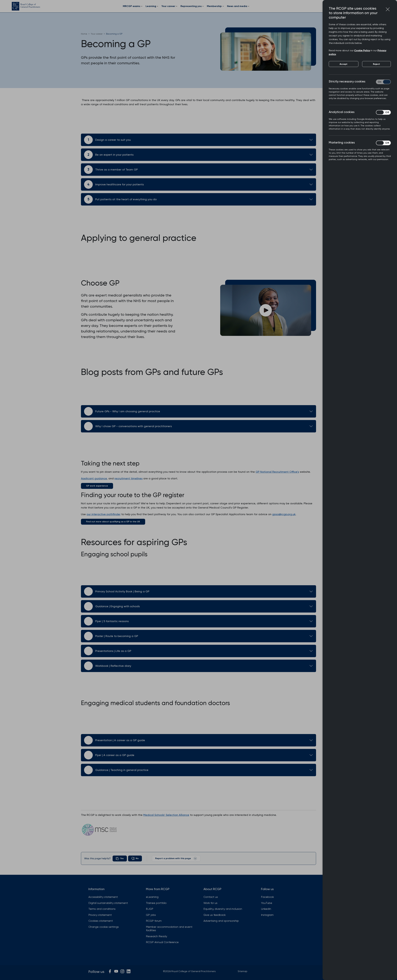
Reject (376, 64)
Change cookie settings (103, 926)
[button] (265, 310)
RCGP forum (154, 920)
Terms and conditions (102, 908)
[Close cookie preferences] (387, 9)
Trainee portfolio (156, 903)
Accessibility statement (103, 896)
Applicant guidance (94, 478)
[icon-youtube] (116, 971)
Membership (214, 6)
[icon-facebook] (110, 971)
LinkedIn (266, 908)
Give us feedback (214, 914)
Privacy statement (100, 914)
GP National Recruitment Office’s (277, 471)
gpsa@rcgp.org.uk (284, 514)
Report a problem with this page (173, 858)
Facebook (267, 896)
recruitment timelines (128, 478)
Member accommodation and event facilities (169, 928)
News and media (237, 6)
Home (84, 34)
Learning (151, 6)
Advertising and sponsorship (221, 920)
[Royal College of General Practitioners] (26, 6)
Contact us (210, 896)
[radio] (120, 858)
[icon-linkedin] (128, 971)
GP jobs (151, 914)
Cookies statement (100, 920)
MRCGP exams (131, 6)
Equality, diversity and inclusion (222, 908)
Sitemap (242, 971)
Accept (343, 64)
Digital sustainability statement (108, 903)
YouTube (266, 903)
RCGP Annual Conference (162, 942)
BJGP (149, 908)
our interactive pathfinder (103, 514)
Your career (168, 6)
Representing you (191, 6)
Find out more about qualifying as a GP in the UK (113, 521)
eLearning (152, 896)
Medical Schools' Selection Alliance (166, 814)
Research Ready (156, 936)
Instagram (267, 914)
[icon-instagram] (122, 971)
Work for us (210, 903)
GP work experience (97, 485)
